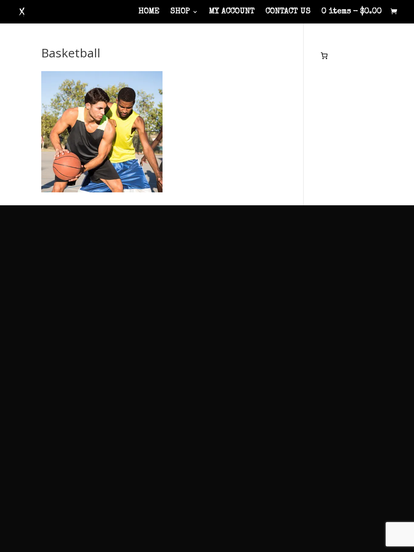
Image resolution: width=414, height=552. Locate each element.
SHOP (180, 12)
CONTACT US (288, 12)
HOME (148, 12)
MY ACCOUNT (232, 12)
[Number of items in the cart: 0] (324, 55)
